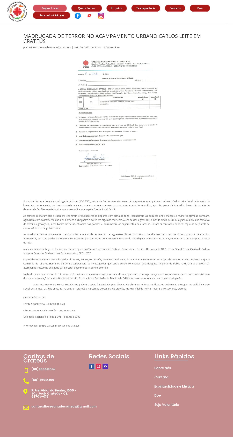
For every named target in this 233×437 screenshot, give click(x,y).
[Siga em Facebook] (91, 366)
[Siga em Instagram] (98, 366)
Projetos (116, 8)
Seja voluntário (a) (51, 15)
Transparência (145, 8)
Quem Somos (86, 8)
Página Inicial (49, 8)
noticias (96, 47)
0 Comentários (112, 47)
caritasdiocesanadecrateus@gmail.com (49, 47)
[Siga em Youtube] (105, 366)
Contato (175, 8)
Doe (200, 8)
